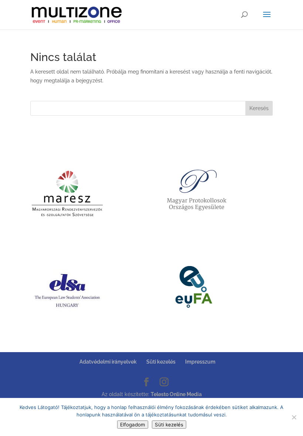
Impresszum (200, 362)
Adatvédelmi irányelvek (108, 362)
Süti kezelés (161, 362)
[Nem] (293, 417)
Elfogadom (132, 425)
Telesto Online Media (176, 394)
